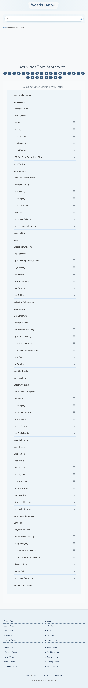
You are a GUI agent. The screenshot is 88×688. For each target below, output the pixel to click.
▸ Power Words (8, 657)
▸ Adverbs (49, 626)
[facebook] (41, 613)
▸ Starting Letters (52, 662)
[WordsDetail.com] (43, 8)
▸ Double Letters (51, 657)
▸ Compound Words (10, 666)
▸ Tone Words (8, 647)
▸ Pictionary (50, 631)
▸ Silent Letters (51, 647)
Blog (36, 675)
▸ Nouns (48, 621)
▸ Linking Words (9, 631)
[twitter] (35, 613)
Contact (46, 675)
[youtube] (46, 613)
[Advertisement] (44, 47)
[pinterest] (52, 613)
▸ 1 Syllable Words (10, 652)
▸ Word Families (9, 662)
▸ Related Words (9, 621)
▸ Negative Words (9, 640)
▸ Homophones (51, 640)
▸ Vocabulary (50, 635)
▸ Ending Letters (51, 666)
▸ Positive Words (9, 635)
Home (5, 27)
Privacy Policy (58, 675)
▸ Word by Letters (52, 652)
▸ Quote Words (8, 626)
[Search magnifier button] (80, 18)
